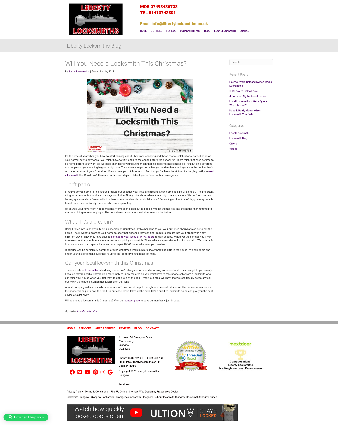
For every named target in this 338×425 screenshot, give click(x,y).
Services (156, 31)
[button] (26, 417)
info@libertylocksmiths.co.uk (180, 23)
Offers (233, 143)
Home (143, 31)
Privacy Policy (75, 391)
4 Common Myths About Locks (247, 96)
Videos (233, 148)
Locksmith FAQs (190, 31)
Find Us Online (119, 391)
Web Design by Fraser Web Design (159, 391)
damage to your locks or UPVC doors (132, 236)
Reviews (171, 31)
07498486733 (164, 6)
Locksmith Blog (238, 138)
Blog (207, 31)
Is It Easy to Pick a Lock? (243, 91)
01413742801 (162, 12)
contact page (132, 300)
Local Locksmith (225, 31)
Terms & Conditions (97, 391)
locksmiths (91, 270)
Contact (245, 31)
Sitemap (133, 391)
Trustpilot (124, 384)
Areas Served (105, 328)
